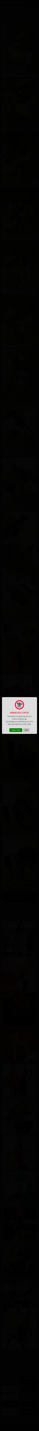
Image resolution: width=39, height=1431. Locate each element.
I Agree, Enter (15, 730)
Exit (26, 730)
